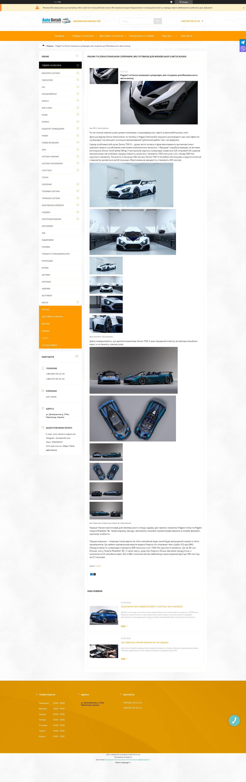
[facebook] (91, 574)
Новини (49, 46)
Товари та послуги (83, 35)
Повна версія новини (124, 626)
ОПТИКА (45, 122)
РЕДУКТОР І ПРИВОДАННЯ (53, 129)
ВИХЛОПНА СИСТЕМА (51, 73)
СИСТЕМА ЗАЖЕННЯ (50, 156)
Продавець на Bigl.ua (123, 757)
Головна (59, 35)
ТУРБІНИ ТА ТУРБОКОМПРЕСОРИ (56, 254)
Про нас (166, 35)
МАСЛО (45, 302)
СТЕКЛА (45, 177)
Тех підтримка (49, 345)
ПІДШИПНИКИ (48, 240)
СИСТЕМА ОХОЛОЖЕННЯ (52, 163)
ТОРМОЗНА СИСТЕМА (51, 198)
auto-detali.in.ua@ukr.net (64, 434)
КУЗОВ (44, 115)
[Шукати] (158, 21)
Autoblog (98, 566)
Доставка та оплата (111, 35)
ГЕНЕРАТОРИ (47, 80)
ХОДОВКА (46, 212)
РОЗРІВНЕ (46, 247)
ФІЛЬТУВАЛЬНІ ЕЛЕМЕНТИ (53, 205)
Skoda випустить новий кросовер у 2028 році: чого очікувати (152, 606)
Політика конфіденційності (139, 760)
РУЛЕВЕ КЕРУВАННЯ (50, 143)
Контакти (186, 35)
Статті (45, 338)
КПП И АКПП (47, 108)
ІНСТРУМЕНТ (47, 295)
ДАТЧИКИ (46, 275)
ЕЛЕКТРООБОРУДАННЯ (51, 219)
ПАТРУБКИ (46, 282)
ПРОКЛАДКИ (47, 261)
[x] (94, 574)
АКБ (43, 233)
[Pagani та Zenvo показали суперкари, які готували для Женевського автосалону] (104, 82)
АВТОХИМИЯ (47, 226)
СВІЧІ (44, 150)
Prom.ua (137, 754)
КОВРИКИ (46, 288)
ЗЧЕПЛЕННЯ (47, 184)
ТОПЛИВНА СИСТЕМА (51, 191)
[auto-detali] (56, 23)
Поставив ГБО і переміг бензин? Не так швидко (144, 642)
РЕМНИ (45, 136)
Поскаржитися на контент (116, 760)
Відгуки (46, 323)
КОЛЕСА (45, 101)
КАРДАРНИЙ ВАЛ (49, 94)
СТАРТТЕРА (47, 170)
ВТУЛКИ (45, 268)
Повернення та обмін (141, 35)
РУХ (43, 87)
